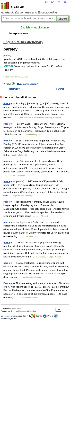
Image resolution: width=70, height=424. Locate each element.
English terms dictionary (35, 27)
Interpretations (18, 33)
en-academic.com (13, 5)
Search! (62, 18)
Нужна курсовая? (27, 84)
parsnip (60, 88)
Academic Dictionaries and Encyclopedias (29, 12)
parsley (7, 161)
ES (58, 2)
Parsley (7, 103)
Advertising (31, 311)
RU (46, 2)
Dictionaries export (8, 316)
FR (65, 2)
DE (52, 2)
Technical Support (18, 311)
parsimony (14, 88)
